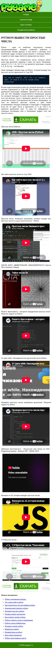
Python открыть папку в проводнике (19, 620)
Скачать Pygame (26, 19)
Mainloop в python (12, 629)
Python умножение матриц (15, 599)
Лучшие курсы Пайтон (26, 30)
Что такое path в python (14, 602)
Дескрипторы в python (13, 632)
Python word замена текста (15, 638)
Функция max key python (14, 611)
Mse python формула (13, 635)
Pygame (26, 14)
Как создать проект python (15, 617)
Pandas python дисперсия (15, 614)
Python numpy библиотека (15, 623)
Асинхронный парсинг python (16, 608)
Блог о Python (26, 25)
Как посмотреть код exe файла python (20, 605)
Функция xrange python (14, 626)
